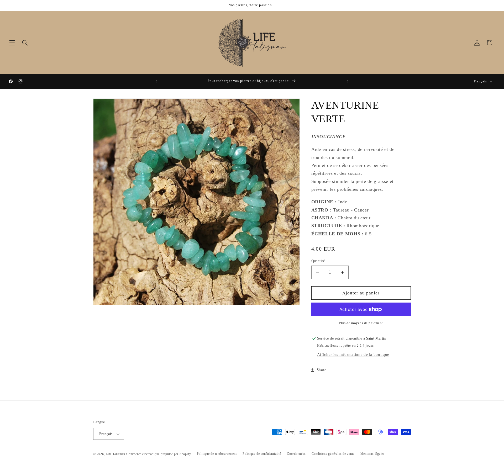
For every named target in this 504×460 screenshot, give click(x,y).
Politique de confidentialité (262, 454)
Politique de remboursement (217, 454)
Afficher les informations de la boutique (353, 354)
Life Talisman (115, 454)
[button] (12, 42)
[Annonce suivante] (347, 81)
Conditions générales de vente (333, 454)
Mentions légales (372, 454)
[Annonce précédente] (156, 81)
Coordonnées (296, 454)
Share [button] (322, 369)
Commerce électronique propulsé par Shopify (158, 454)
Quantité (318, 261)
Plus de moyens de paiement (361, 323)
